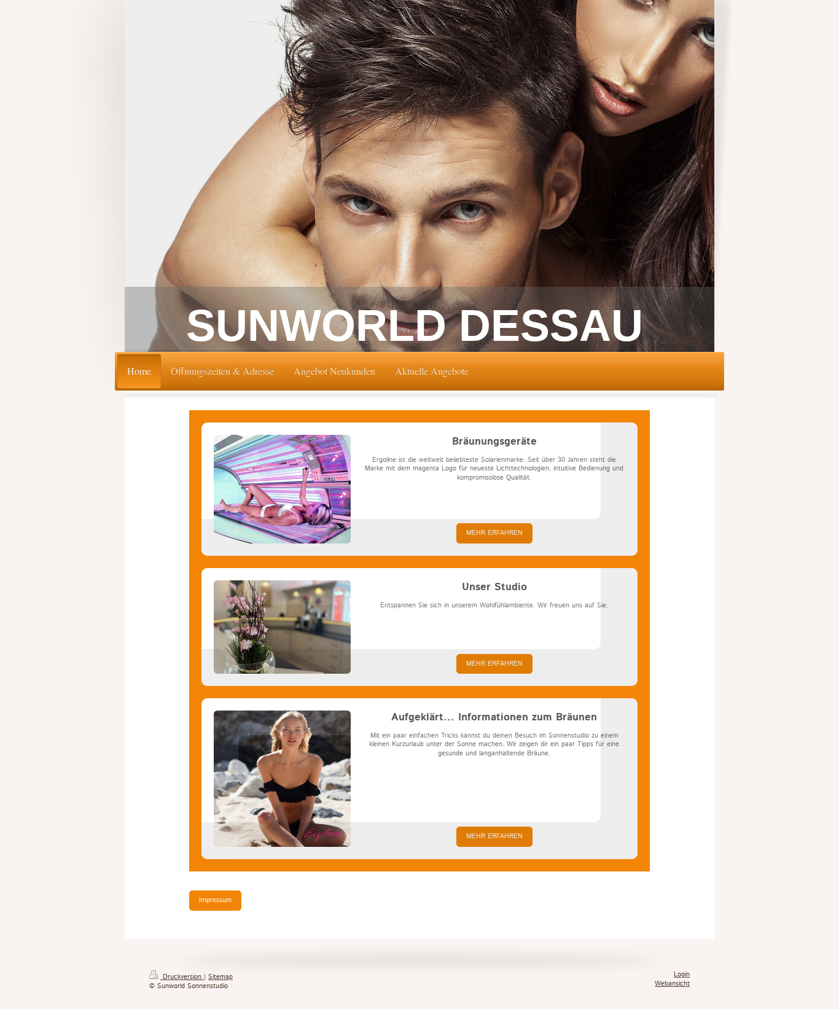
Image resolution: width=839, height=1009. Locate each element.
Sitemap (220, 977)
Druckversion (182, 977)
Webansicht (672, 984)
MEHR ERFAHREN (494, 533)
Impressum (215, 900)
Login (682, 975)
